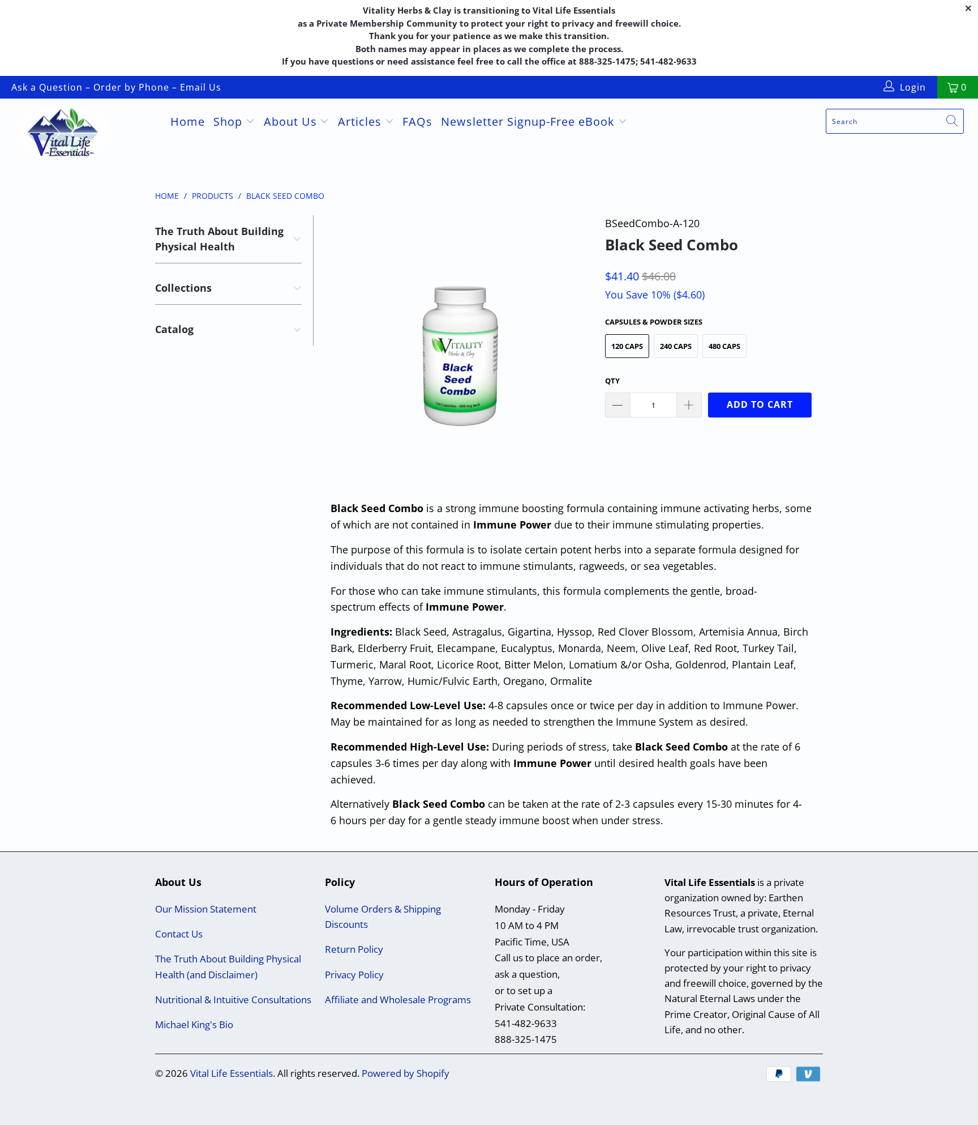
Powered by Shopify (405, 1073)
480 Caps (724, 346)
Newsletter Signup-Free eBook (529, 121)
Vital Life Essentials (231, 1073)
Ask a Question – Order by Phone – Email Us (116, 87)
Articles (361, 121)
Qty (612, 381)
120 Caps (627, 346)
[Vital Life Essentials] (83, 135)
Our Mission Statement (205, 908)
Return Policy (354, 949)
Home (187, 121)
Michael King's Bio (194, 1024)
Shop (229, 121)
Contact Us (179, 933)
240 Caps (676, 346)
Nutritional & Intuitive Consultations (233, 999)
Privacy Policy (354, 974)
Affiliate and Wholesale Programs (398, 999)
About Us (292, 121)
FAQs (417, 121)
